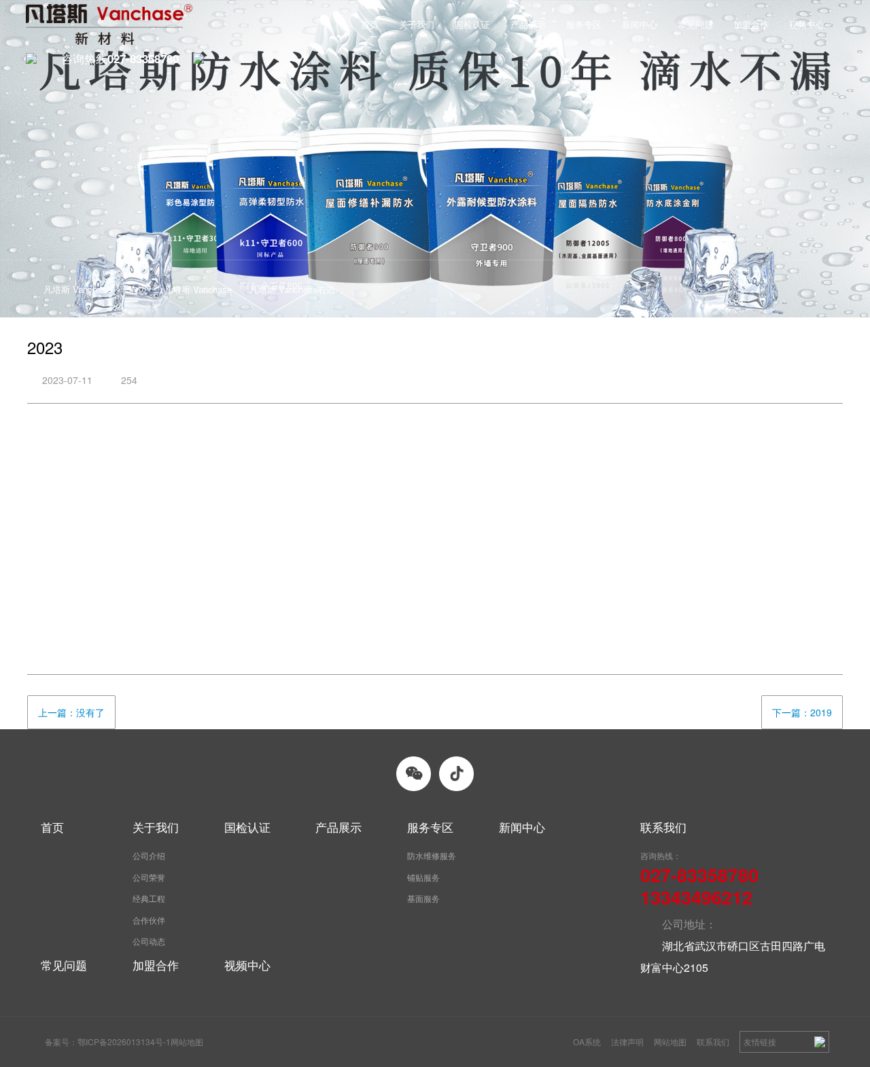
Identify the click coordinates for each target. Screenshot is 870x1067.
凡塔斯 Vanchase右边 (292, 289)
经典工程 (149, 898)
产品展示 (528, 24)
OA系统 (587, 1041)
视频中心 (806, 24)
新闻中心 (639, 24)
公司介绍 (149, 855)
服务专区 (584, 24)
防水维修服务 (431, 855)
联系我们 (713, 1041)
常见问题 (695, 24)
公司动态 (149, 941)
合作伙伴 (149, 920)
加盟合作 (751, 24)
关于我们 (416, 24)
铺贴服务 (423, 877)
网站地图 (670, 1041)
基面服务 (423, 898)
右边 (138, 289)
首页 (370, 24)
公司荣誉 (149, 877)
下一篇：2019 (802, 712)
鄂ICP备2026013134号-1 (124, 1041)
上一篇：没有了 (71, 712)
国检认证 (472, 24)
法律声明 (627, 1041)
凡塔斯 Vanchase (77, 289)
